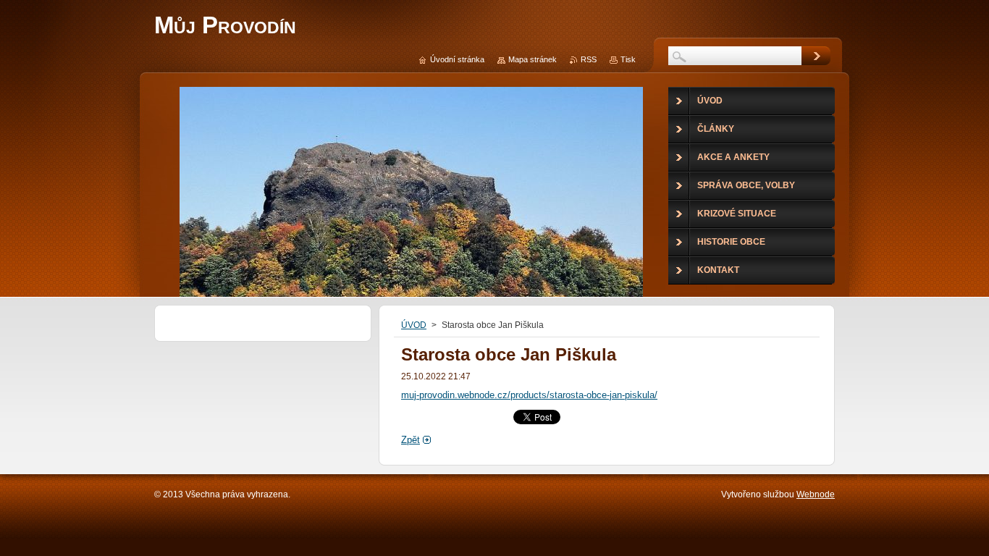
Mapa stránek (532, 59)
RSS (589, 59)
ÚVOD (413, 325)
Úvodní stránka (457, 59)
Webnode (815, 494)
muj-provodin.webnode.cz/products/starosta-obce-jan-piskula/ (529, 394)
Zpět (410, 439)
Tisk (628, 59)
